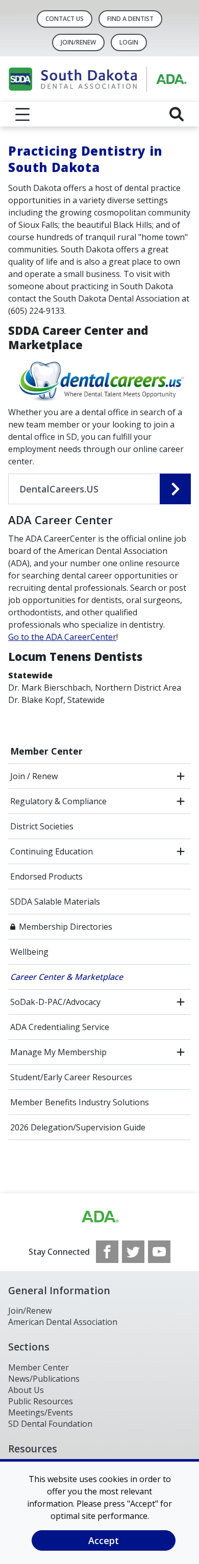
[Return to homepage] (99, 79)
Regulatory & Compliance (58, 801)
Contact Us (64, 18)
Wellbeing (29, 951)
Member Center (46, 751)
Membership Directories (65, 926)
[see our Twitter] (133, 1251)
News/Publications (44, 1378)
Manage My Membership (58, 1052)
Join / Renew (34, 776)
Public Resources (40, 1401)
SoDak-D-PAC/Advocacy (55, 1002)
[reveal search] (176, 114)
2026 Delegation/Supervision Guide (77, 1127)
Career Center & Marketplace (66, 976)
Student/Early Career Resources (71, 1077)
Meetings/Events (40, 1412)
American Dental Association (62, 1321)
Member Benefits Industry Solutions (79, 1102)
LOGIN (128, 42)
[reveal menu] (22, 114)
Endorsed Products (46, 876)
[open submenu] (180, 776)
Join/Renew (78, 42)
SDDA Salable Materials (55, 901)
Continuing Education (51, 851)
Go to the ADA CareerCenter (62, 636)
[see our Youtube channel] (159, 1251)
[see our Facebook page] (107, 1251)
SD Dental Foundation (50, 1423)
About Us (26, 1390)
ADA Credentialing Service (59, 1027)
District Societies (41, 826)
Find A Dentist (130, 18)
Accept (103, 1540)
